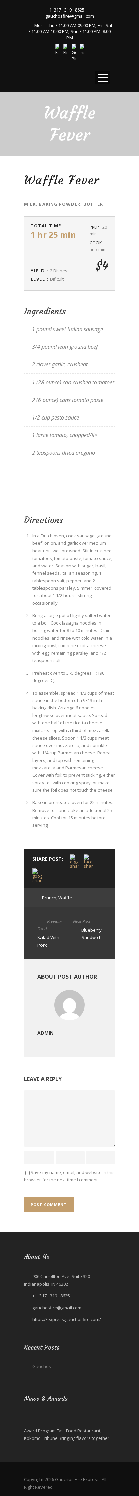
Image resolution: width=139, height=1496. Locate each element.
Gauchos (41, 1366)
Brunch (49, 897)
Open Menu (102, 77)
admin (45, 1032)
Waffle (65, 897)
